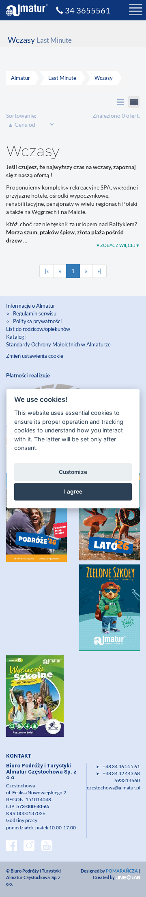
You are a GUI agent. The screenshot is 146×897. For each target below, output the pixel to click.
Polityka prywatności (37, 321)
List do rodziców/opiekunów (38, 329)
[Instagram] (29, 846)
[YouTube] (46, 846)
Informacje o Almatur (30, 305)
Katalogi (16, 336)
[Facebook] (11, 846)
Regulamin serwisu (34, 313)
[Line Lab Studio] (128, 877)
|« (47, 270)
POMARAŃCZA (122, 870)
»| (99, 270)
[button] (120, 102)
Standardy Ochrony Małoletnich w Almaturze (58, 344)
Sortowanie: (21, 115)
